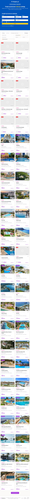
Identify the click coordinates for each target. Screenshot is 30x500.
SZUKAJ (15, 23)
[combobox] (21, 35)
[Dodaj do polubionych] (13, 52)
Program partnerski (25, 498)
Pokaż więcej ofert (15, 492)
